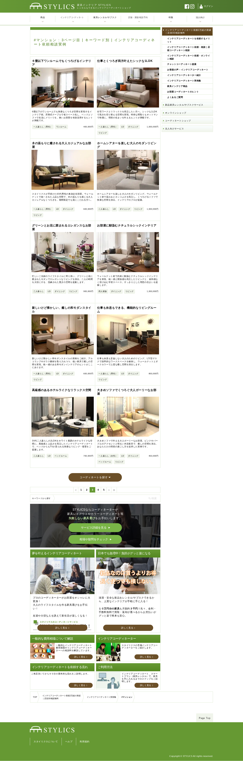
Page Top (204, 718)
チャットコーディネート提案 (181, 64)
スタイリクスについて (46, 741)
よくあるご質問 (175, 97)
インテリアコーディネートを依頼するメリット (188, 40)
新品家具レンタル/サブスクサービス (184, 105)
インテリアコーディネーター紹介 (184, 75)
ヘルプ (69, 741)
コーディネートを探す (94, 477)
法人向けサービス (174, 128)
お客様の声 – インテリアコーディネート (187, 69)
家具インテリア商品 (177, 86)
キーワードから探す (41, 498)
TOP (35, 697)
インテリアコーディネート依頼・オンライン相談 (188, 57)
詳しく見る (61, 627)
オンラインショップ (175, 113)
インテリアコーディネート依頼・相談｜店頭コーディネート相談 (188, 49)
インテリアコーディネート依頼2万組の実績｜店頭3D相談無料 (188, 31)
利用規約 (84, 741)
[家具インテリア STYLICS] (52, 5)
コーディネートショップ (178, 120)
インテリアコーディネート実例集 (184, 80)
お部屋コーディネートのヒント (183, 91)
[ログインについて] (201, 6)
